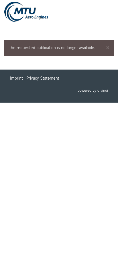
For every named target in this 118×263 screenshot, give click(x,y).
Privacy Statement (42, 78)
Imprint (16, 78)
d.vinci (102, 91)
